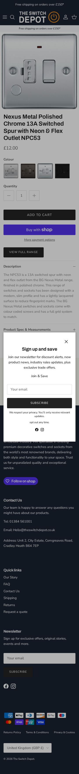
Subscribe (39, 403)
